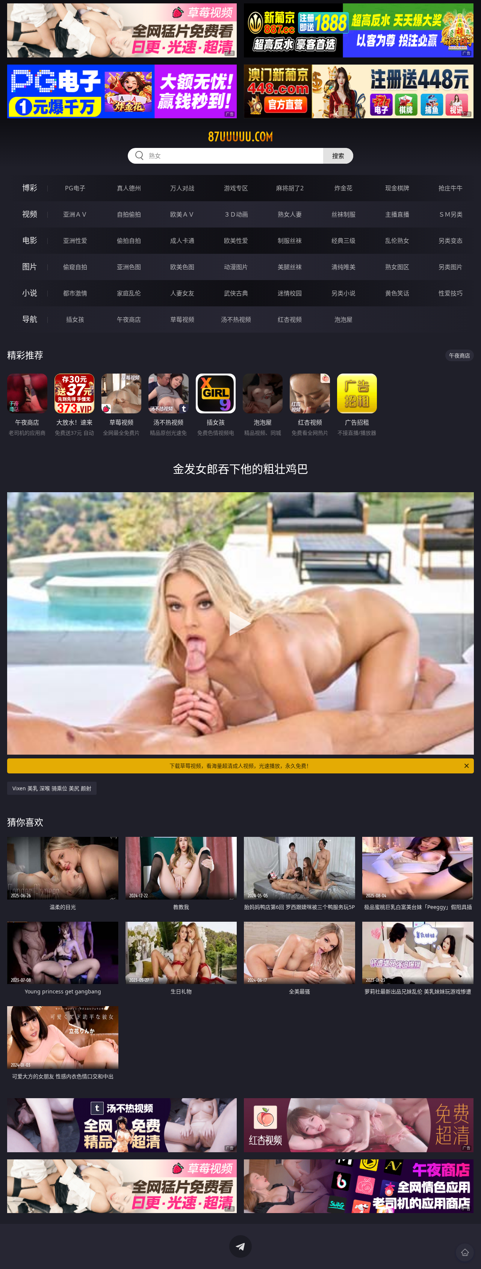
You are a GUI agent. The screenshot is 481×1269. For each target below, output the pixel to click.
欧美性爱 (236, 241)
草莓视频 (182, 319)
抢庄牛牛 (451, 188)
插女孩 (75, 319)
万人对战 (182, 188)
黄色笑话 (397, 293)
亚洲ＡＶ (75, 214)
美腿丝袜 (290, 267)
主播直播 (397, 214)
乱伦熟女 (397, 241)
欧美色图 (182, 267)
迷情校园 (290, 293)
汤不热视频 (236, 319)
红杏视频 (290, 319)
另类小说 (343, 293)
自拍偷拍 (129, 214)
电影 (29, 240)
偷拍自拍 (129, 241)
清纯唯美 (343, 267)
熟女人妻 (290, 214)
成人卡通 (182, 241)
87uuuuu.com (240, 136)
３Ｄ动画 (236, 214)
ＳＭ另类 (451, 214)
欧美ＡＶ (182, 214)
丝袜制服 (343, 214)
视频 (29, 214)
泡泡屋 (343, 319)
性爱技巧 (451, 293)
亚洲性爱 (75, 241)
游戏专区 (236, 188)
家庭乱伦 (129, 293)
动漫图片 (236, 267)
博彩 (29, 188)
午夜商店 (129, 319)
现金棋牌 (397, 188)
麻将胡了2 (290, 188)
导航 (29, 319)
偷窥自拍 (75, 267)
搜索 (338, 156)
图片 (29, 267)
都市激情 (75, 293)
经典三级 (343, 241)
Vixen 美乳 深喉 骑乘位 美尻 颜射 (51, 788)
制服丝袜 (290, 241)
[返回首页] (465, 1252)
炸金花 (343, 188)
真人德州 (129, 188)
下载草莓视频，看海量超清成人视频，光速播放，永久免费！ (240, 765)
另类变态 (451, 241)
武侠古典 (236, 293)
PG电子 (75, 188)
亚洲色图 (129, 267)
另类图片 (451, 267)
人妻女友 (182, 293)
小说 (29, 293)
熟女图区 (397, 267)
